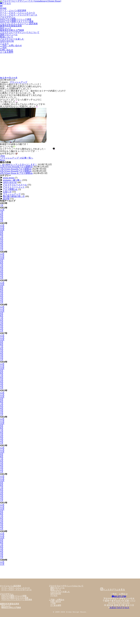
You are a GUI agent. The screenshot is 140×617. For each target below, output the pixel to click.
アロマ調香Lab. (10, 189)
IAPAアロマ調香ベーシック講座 (15, 19)
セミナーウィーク (9, 78)
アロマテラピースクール (15, 185)
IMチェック (5, 28)
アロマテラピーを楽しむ (12, 39)
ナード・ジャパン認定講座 (13, 10)
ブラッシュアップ (18, 82)
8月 (1, 234)
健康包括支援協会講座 (11, 26)
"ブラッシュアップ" (16, 158)
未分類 (6, 199)
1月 (1, 221)
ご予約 (3, 48)
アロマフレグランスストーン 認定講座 (19, 23)
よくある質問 (6, 52)
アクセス (6, 3)
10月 (2, 230)
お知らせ (7, 192)
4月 (1, 216)
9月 (1, 232)
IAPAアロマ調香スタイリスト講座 (16, 21)
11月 (2, 227)
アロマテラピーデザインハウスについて (19, 32)
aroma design (8, 178)
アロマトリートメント (14, 187)
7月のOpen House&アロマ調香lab (16, 169)
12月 (2, 210)
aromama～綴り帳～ (12, 180)
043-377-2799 (120, 596)
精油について (6, 37)
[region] (70, 65)
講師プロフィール (9, 34)
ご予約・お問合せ (56, 600)
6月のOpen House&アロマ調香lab (16, 171)
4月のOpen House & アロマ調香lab (16, 173)
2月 (1, 247)
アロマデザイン (7, 17)
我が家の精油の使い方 (14, 196)
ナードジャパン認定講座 (10, 586)
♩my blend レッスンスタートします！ (18, 164)
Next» (2, 160)
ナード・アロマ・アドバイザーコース (18, 15)
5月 (1, 241)
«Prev (2, 156)
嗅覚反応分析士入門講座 (12, 30)
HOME (3, 8)
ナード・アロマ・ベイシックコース (17, 12)
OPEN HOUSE (7, 41)
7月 (1, 205)
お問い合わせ (6, 50)
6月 (1, 214)
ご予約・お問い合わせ (11, 45)
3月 (1, 218)
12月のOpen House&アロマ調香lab (16, 166)
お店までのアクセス (119, 607)
